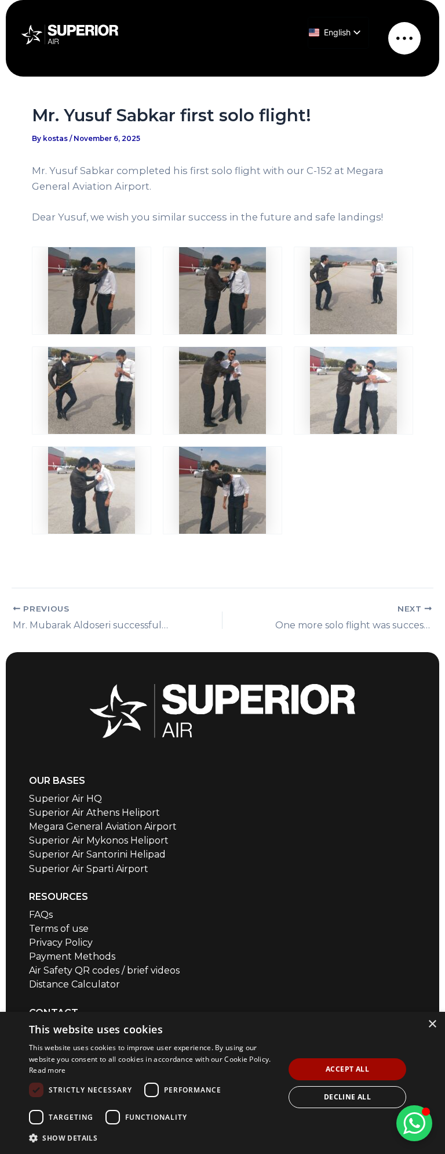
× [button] (432, 1024)
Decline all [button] (347, 1097)
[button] (153, 1138)
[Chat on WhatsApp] (414, 1123)
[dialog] (222, 1083)
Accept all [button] (347, 1069)
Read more (47, 1070)
